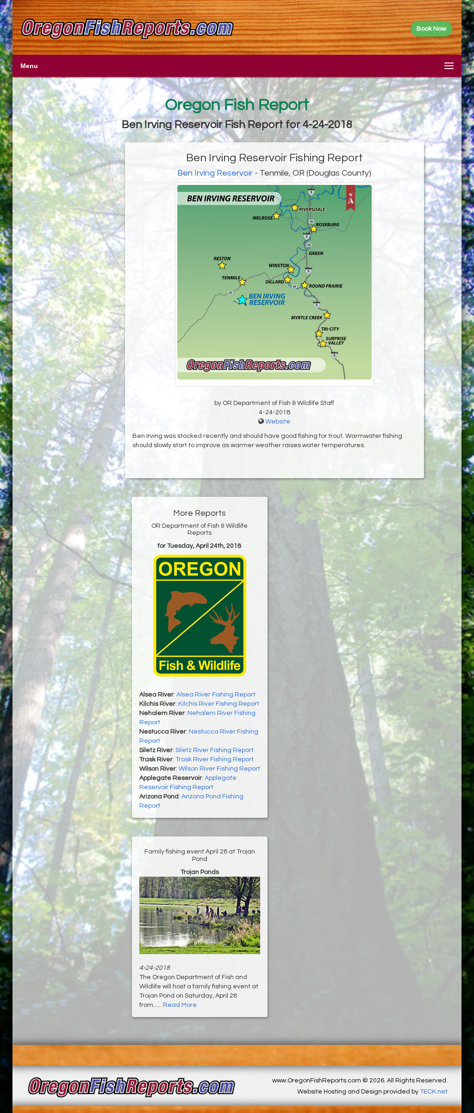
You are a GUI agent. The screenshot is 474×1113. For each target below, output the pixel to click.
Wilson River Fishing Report (219, 768)
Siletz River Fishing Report (214, 750)
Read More (180, 1005)
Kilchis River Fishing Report (218, 704)
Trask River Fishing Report (214, 759)
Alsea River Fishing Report (216, 694)
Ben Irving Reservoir (215, 173)
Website (277, 421)
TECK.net (434, 1091)
